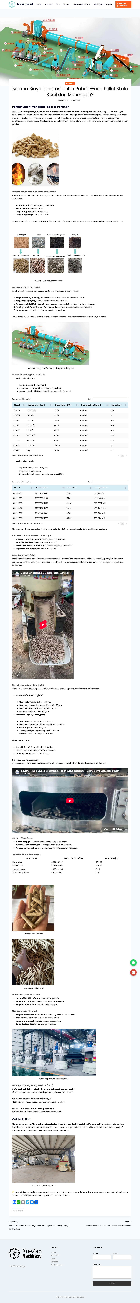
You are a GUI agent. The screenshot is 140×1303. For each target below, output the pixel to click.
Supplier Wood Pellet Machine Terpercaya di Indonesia (108, 1224)
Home (38, 4)
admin (62, 100)
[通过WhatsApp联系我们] (133, 962)
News (53, 1258)
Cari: (89, 399)
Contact (66, 4)
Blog (58, 4)
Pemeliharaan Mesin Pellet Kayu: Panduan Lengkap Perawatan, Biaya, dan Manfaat (38, 1225)
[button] (23, 405)
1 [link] (122, 455)
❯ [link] (126, 455)
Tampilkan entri (21, 399)
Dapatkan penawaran (122, 4)
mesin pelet (70, 83)
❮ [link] (118, 455)
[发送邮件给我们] (133, 972)
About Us (48, 4)
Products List (56, 1265)
